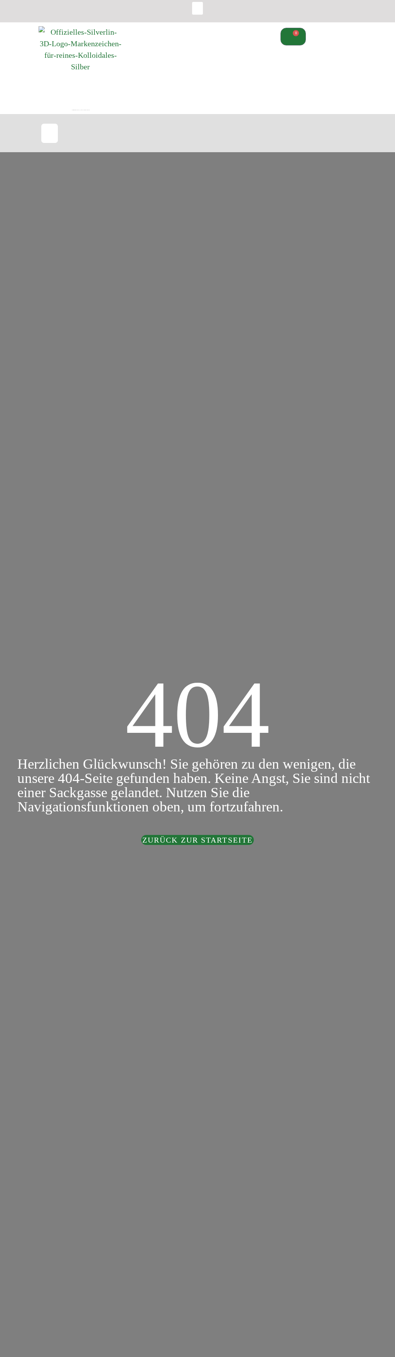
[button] (197, 8)
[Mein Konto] (287, 135)
